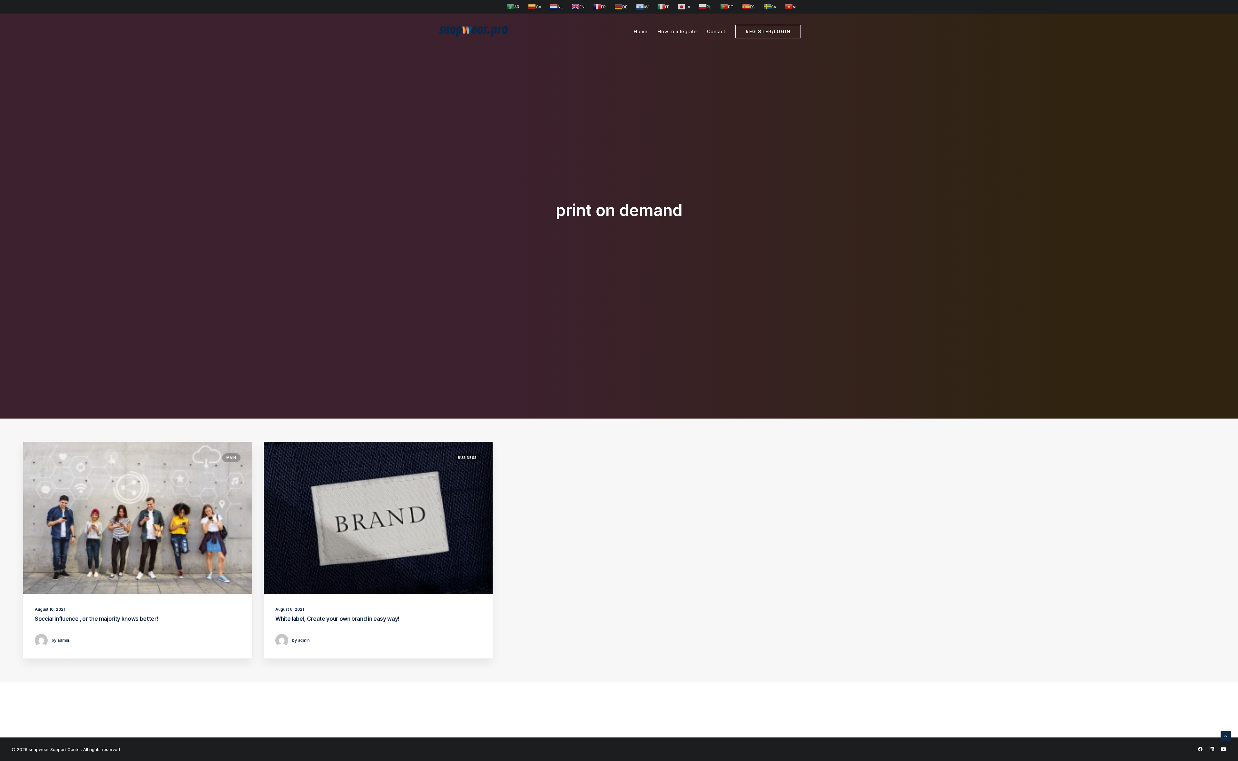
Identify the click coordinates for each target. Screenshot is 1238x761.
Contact (716, 31)
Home (640, 31)
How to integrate (677, 31)
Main (231, 457)
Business (467, 457)
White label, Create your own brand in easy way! (337, 619)
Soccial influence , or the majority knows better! (96, 619)
